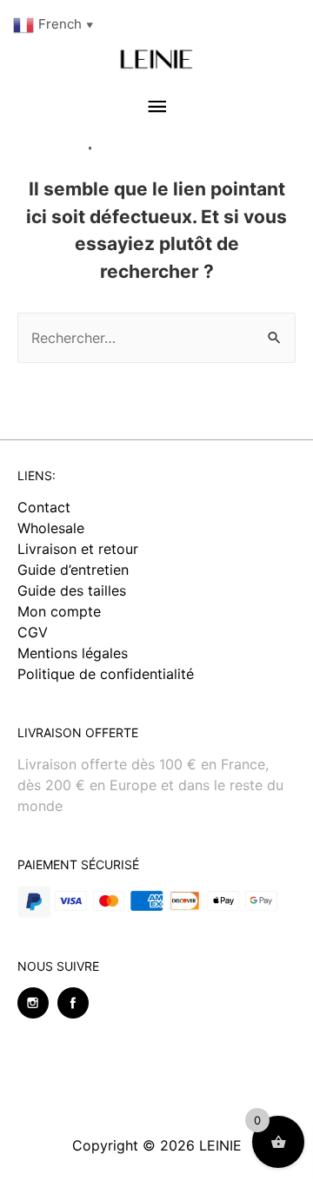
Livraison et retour (77, 548)
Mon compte (59, 611)
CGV (32, 632)
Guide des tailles (71, 590)
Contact (43, 507)
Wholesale (50, 528)
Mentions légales (72, 653)
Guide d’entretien (73, 569)
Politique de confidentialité (105, 674)
